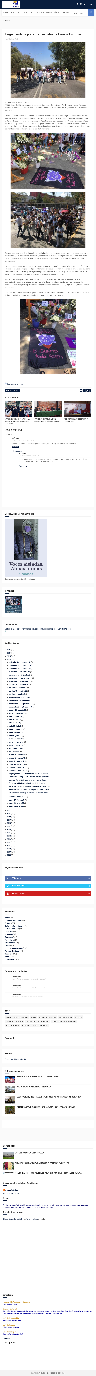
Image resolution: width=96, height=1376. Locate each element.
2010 (9, 849)
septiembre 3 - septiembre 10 (20, 707)
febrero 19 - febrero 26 (17, 768)
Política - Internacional (14, 948)
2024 (9, 656)
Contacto (6, 1339)
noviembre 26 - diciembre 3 (19, 675)
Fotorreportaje (11, 943)
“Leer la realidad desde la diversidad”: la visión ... (28, 783)
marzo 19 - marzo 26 (17, 755)
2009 (9, 852)
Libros (7, 945)
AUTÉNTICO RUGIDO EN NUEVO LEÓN (29, 1153)
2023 (9, 659)
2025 (9, 653)
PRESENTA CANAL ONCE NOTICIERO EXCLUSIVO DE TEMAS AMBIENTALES (46, 1107)
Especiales (79, 13)
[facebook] (77, 4)
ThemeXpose (43, 1373)
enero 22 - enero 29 (16, 803)
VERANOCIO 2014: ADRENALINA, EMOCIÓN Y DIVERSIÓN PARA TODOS (42, 1163)
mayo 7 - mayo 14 (15, 745)
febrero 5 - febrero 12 (17, 797)
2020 (9, 817)
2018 (9, 823)
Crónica (8, 923)
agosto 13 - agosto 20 (17, 710)
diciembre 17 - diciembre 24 (20, 665)
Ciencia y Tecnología (47, 12)
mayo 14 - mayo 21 (16, 742)
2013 (9, 839)
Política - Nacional (12, 391)
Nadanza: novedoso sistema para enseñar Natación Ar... (30, 786)
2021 (9, 813)
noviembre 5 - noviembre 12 (19, 681)
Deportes (66, 12)
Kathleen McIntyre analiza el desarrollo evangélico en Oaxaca (47, 420)
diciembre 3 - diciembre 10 (19, 672)
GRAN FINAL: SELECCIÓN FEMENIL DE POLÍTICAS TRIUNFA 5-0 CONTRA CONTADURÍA (48, 1173)
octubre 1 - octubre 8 (17, 694)
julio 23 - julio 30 (15, 716)
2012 (9, 842)
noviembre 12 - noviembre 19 (20, 678)
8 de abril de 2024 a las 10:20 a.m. (29, 456)
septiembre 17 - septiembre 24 (21, 700)
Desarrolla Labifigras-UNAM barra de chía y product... (30, 777)
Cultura (28, 12)
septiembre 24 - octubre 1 (19, 697)
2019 (9, 820)
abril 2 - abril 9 (14, 752)
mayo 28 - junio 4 (15, 739)
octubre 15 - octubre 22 (18, 691)
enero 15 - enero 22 (16, 806)
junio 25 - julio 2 (15, 726)
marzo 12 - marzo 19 (17, 758)
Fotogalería (9, 940)
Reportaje (9, 954)
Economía (9, 934)
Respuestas (17, 451)
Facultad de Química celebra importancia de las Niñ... (29, 789)
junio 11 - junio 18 (15, 732)
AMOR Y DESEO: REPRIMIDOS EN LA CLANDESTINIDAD (38, 1077)
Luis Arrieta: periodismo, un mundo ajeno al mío (27, 780)
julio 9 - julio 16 (15, 720)
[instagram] (80, 4)
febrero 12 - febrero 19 (17, 771)
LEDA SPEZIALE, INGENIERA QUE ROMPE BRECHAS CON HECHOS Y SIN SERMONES (49, 1097)
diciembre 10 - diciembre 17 (20, 668)
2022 (9, 810)
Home (5, 12)
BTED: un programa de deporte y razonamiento (76, 420)
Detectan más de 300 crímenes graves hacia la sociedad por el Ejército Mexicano (38, 629)
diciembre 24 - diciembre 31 (20, 662)
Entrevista (9, 937)
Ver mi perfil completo (11, 1193)
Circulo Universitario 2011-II (13, 1219)
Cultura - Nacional (12, 929)
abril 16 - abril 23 (15, 748)
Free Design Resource (57, 1373)
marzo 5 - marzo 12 (16, 761)
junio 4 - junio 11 (15, 736)
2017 (9, 826)
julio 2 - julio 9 (14, 723)
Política (15, 12)
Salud (7, 957)
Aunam (6, 20)
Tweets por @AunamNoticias (15, 1059)
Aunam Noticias (11, 1190)
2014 (9, 836)
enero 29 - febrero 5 (16, 800)
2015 (9, 833)
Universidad (10, 959)
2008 (9, 855)
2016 (9, 830)
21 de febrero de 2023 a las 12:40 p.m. (23, 440)
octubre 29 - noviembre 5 (18, 684)
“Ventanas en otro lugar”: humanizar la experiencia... (29, 793)
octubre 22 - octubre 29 (18, 688)
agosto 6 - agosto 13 (17, 713)
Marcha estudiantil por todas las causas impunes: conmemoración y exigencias (18, 421)
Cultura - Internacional (14, 926)
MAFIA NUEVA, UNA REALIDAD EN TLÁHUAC (34, 1087)
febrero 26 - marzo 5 (17, 764)
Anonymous (16, 977)
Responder (15, 446)
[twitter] (84, 4)
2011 (9, 845)
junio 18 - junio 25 (15, 729)
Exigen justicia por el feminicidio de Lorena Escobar (29, 774)
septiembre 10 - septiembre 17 (21, 704)
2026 (9, 650)
